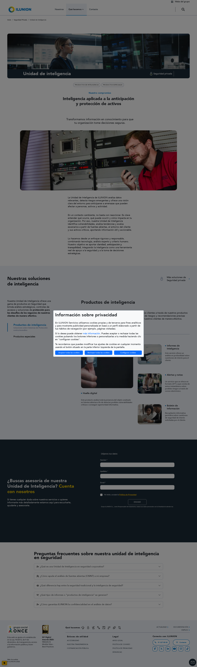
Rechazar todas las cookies (99, 352)
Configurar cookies (128, 352)
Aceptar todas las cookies (69, 352)
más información (91, 333)
